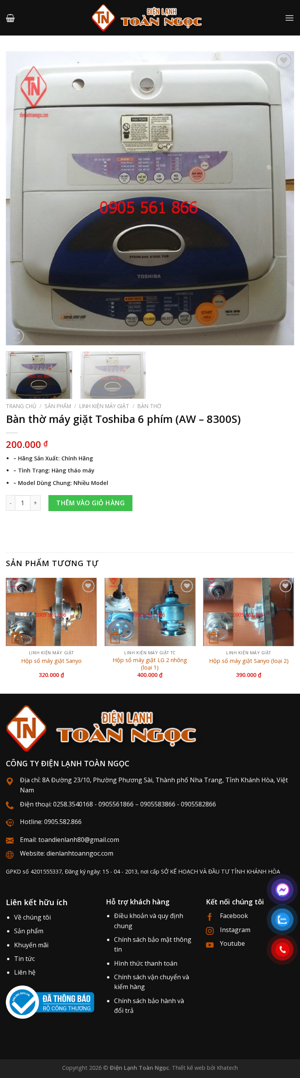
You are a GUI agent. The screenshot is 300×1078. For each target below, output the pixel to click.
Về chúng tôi (32, 917)
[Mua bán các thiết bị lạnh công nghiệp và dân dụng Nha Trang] (150, 17)
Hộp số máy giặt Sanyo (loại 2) (249, 660)
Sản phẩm (58, 406)
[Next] (278, 198)
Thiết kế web (188, 1067)
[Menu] (289, 17)
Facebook (234, 915)
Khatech (227, 1067)
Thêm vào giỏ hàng (90, 503)
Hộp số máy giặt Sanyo (51, 660)
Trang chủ (21, 406)
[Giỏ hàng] (10, 18)
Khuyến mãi (31, 945)
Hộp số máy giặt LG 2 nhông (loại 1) (149, 664)
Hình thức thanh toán (145, 963)
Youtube (232, 943)
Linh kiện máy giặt (104, 406)
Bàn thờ (149, 406)
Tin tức (24, 958)
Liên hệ (25, 972)
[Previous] (21, 198)
